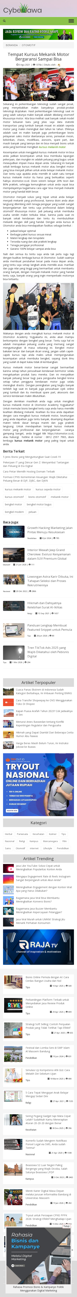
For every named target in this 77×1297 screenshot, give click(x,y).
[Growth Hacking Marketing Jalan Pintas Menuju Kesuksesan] (14, 531)
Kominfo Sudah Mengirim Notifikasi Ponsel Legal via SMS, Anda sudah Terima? (46, 1144)
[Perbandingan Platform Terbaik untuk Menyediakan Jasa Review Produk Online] (16, 1005)
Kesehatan (38, 834)
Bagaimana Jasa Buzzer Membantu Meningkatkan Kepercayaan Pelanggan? (39, 910)
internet (34, 848)
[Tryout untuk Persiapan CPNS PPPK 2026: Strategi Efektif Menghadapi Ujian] (16, 1221)
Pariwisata (22, 834)
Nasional (6, 591)
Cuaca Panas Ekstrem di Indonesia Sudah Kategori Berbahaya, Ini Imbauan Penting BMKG (44, 691)
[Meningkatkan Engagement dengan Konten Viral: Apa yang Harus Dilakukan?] (11, 889)
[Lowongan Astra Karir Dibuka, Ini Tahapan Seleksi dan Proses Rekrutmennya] (14, 579)
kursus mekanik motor (18, 489)
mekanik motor (60, 497)
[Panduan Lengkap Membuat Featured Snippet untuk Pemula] (14, 630)
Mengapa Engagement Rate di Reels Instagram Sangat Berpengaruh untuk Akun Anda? (43, 878)
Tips (29, 636)
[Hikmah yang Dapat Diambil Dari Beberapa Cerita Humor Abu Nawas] (11, 734)
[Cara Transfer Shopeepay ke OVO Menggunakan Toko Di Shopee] (11, 702)
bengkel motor (13, 504)
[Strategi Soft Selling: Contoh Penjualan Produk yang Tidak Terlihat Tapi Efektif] (16, 1030)
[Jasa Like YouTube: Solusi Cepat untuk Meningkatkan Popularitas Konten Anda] (11, 868)
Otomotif (6, 565)
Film (64, 841)
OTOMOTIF (28, 45)
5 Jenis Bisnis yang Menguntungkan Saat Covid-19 (32, 457)
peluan (32, 512)
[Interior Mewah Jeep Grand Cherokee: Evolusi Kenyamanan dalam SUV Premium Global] (14, 554)
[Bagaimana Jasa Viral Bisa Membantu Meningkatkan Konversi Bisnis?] (11, 901)
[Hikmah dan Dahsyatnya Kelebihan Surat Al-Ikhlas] (14, 605)
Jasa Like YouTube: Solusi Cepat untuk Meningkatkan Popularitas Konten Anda (39, 867)
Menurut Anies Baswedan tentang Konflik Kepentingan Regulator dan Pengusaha (40, 723)
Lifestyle (47, 848)
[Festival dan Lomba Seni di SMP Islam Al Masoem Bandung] (16, 1055)
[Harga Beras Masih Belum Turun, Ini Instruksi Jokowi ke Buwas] (11, 745)
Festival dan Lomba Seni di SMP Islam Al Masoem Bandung (48, 1049)
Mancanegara (50, 841)
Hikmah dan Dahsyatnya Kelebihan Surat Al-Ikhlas (44, 605)
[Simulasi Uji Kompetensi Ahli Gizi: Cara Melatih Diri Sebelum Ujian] (16, 1075)
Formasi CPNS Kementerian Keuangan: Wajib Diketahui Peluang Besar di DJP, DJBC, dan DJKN (35, 478)
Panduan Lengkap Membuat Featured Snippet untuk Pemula (49, 627)
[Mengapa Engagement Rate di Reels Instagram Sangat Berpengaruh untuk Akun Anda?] (11, 879)
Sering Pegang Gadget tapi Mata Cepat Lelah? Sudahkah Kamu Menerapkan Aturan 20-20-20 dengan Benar (48, 1119)
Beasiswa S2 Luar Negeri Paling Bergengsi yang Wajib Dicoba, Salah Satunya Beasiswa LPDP (46, 1168)
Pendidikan (32, 538)
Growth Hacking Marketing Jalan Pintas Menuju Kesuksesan (50, 530)
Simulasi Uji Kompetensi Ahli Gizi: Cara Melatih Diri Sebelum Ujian (48, 1071)
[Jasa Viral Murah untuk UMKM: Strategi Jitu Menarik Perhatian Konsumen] (11, 921)
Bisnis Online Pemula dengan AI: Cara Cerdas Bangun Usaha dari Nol (47, 978)
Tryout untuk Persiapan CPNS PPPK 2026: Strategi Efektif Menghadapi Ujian (48, 1217)
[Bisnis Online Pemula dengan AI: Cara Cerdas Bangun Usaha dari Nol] (16, 982)
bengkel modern (14, 512)
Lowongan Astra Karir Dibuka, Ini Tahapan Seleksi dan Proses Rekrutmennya (50, 580)
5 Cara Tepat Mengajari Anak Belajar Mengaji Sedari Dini (47, 1094)
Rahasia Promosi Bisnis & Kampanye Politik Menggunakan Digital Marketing (38, 1288)
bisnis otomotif (37, 497)
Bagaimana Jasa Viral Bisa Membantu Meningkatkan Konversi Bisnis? (37, 899)
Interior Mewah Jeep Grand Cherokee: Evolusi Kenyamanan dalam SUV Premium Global (49, 554)
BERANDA (12, 45)
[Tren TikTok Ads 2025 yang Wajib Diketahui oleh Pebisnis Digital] (14, 659)
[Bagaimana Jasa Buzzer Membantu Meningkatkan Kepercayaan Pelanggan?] (11, 910)
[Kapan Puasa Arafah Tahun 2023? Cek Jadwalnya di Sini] (11, 713)
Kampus (34, 841)
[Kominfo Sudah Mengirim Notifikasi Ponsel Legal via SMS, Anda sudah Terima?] (16, 1144)
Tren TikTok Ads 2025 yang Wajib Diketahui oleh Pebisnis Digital (48, 652)
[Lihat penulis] (59, 64)
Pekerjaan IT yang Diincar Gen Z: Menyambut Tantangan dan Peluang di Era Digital (36, 464)
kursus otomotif (14, 497)
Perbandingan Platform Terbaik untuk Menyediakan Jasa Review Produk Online (47, 1003)
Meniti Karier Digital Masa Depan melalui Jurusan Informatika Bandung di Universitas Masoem (48, 1194)
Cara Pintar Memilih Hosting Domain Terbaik (29, 471)
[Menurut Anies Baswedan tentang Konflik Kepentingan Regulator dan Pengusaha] (11, 723)
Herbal (8, 834)
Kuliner (53, 834)
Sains (8, 848)
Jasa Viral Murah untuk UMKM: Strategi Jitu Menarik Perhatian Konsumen (40, 921)
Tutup (66, 1226)
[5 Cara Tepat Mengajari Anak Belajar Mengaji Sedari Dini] (16, 1096)
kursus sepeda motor (48, 489)
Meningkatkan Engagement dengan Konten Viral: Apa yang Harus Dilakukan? (44, 888)
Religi (29, 613)
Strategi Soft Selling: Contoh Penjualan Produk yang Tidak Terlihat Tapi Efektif (48, 1025)
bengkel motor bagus (39, 504)
